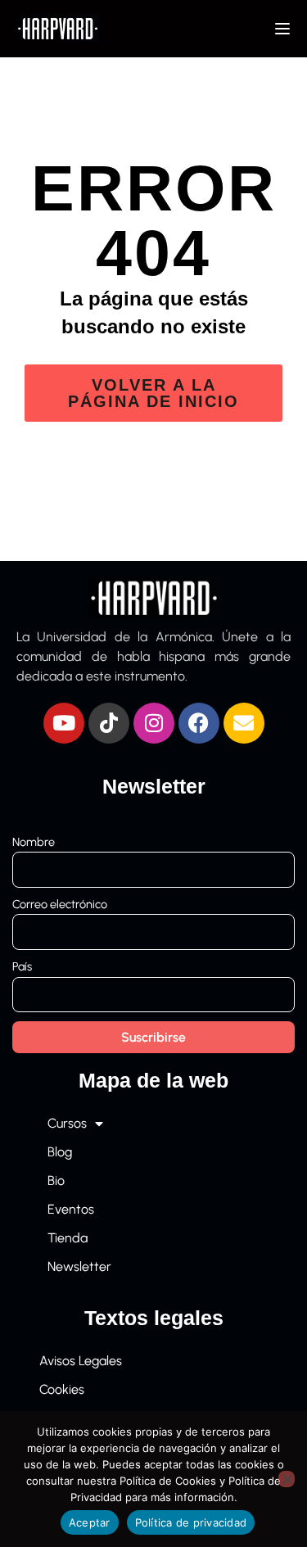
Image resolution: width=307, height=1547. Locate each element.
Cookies (61, 1389)
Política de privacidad (191, 1522)
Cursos (67, 1123)
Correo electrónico (59, 904)
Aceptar (90, 1522)
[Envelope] (243, 723)
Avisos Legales (80, 1360)
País (22, 966)
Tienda (67, 1238)
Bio (56, 1180)
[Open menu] (284, 28)
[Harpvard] (57, 27)
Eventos (70, 1209)
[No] (286, 1479)
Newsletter (79, 1266)
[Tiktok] (108, 723)
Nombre (33, 842)
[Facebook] (198, 723)
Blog (59, 1152)
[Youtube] (63, 723)
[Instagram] (153, 723)
